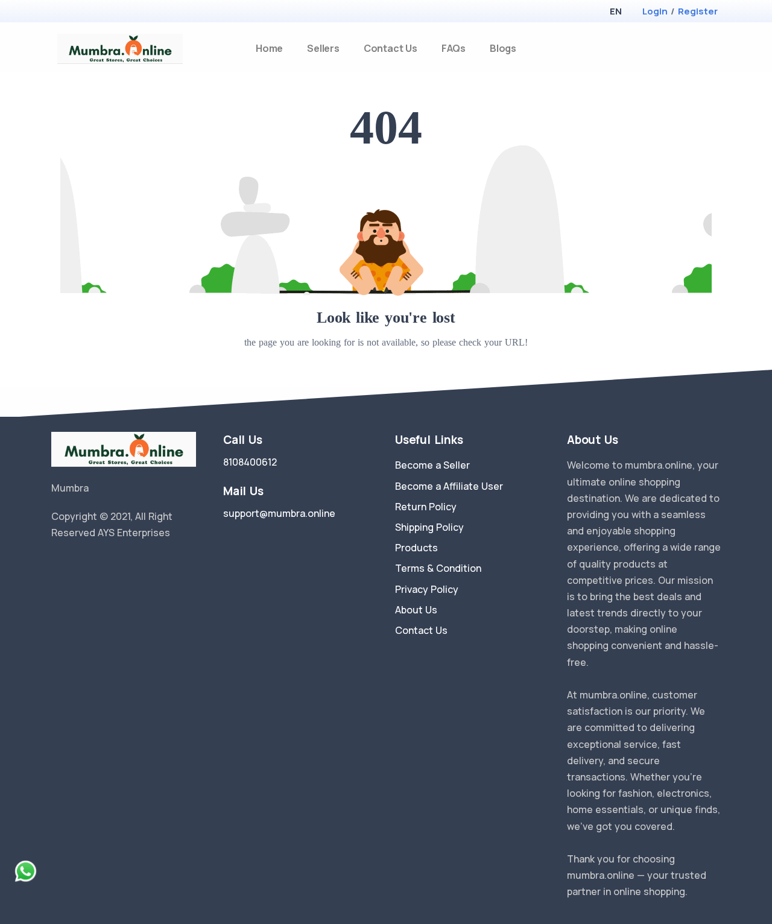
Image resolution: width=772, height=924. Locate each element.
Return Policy (426, 506)
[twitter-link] (56, 563)
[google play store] (81, 12)
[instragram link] (92, 563)
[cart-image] (715, 48)
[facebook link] (74, 563)
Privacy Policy (426, 589)
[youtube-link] (110, 563)
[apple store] (60, 12)
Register (698, 11)
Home (269, 48)
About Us (416, 609)
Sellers (323, 48)
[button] (615, 11)
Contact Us (390, 48)
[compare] (696, 48)
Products (416, 547)
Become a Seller (432, 465)
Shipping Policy (429, 527)
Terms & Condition (438, 568)
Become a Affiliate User (449, 486)
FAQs (453, 48)
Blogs (503, 48)
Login (655, 11)
